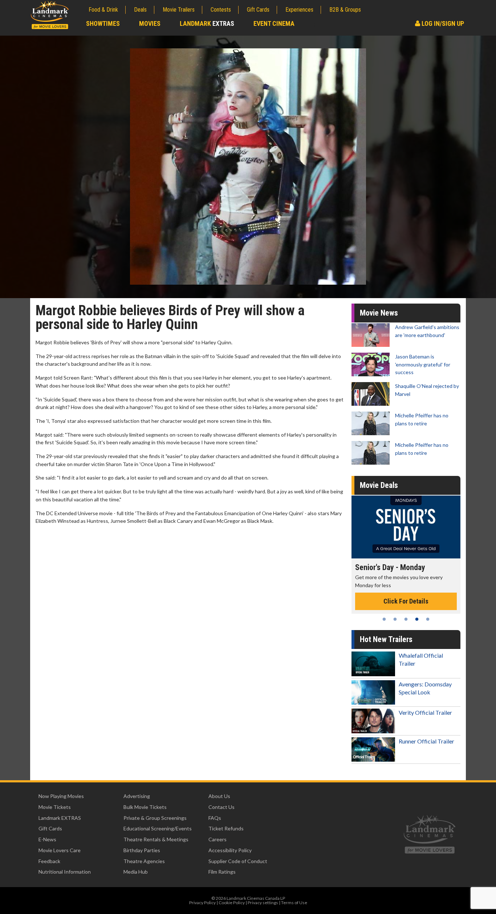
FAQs (214, 818)
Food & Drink (103, 9)
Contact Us (221, 807)
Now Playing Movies (61, 796)
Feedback (49, 861)
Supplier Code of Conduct (237, 861)
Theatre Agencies (144, 861)
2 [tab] (395, 619)
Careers (217, 839)
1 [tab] (384, 619)
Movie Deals (379, 485)
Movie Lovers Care (59, 850)
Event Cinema (273, 23)
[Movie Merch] (424, 527)
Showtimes (103, 23)
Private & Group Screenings (155, 818)
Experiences (299, 9)
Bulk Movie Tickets (145, 807)
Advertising (136, 796)
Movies (149, 23)
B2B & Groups (345, 9)
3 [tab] (406, 619)
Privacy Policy (202, 902)
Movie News (379, 312)
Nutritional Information (64, 872)
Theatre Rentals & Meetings (155, 839)
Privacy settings (263, 902)
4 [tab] (416, 619)
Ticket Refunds (226, 828)
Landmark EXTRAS (59, 818)
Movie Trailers (179, 9)
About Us (219, 796)
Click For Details (424, 593)
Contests (221, 9)
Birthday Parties (141, 850)
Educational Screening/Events (157, 828)
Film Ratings (222, 872)
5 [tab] (427, 619)
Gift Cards (258, 9)
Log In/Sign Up (442, 23)
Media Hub (135, 872)
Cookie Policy (232, 902)
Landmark (207, 23)
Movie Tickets (54, 807)
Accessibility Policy (230, 850)
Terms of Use (294, 902)
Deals (140, 9)
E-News (47, 839)
